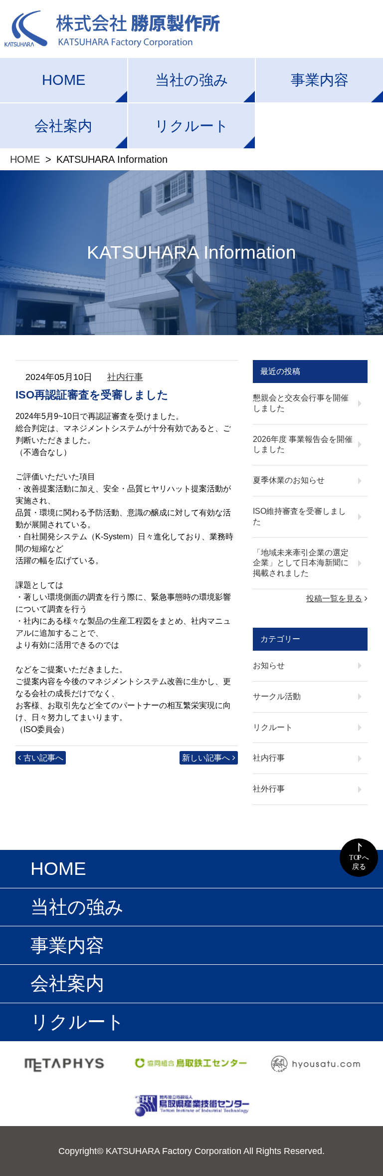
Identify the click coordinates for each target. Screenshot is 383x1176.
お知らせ (269, 665)
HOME (63, 80)
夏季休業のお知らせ (289, 480)
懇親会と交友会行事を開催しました (301, 402)
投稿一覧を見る (334, 598)
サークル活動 (277, 696)
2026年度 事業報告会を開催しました (303, 444)
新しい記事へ (206, 758)
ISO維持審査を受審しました (299, 516)
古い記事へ (43, 758)
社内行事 (125, 377)
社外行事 (269, 788)
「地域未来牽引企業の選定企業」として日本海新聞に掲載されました (301, 563)
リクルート (192, 126)
